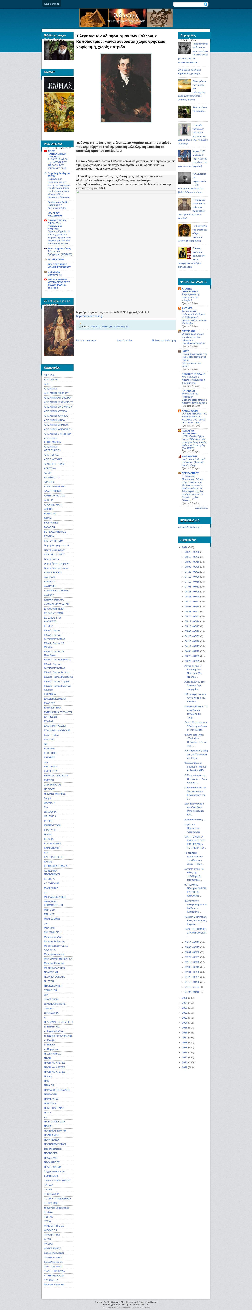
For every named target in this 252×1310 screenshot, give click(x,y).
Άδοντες (126, 15)
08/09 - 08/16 (192, 561)
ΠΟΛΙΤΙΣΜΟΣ (51, 1135)
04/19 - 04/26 (192, 641)
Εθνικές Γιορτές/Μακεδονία (58, 676)
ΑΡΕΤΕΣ (48, 509)
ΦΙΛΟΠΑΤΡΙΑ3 (52, 1234)
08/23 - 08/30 (192, 552)
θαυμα (47, 798)
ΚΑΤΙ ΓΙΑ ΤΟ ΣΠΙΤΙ (54, 857)
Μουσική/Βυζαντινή (54, 941)
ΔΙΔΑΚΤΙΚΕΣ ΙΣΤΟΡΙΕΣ (56, 590)
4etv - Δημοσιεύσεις (59, 248)
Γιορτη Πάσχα (51, 559)
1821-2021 (50, 375)
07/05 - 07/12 (192, 586)
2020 (185, 1022)
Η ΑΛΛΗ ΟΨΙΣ (189, 456)
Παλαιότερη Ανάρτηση (164, 340)
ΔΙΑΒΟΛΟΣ (50, 577)
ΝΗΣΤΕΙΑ (49, 981)
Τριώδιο (48, 1212)
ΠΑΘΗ (47, 1058)
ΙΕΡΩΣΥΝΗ (50, 830)
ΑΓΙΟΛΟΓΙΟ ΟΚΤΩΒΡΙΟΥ (57, 433)
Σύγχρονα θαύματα (54, 1171)
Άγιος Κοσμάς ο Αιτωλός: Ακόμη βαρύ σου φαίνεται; (193, 380)
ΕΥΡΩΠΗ (49, 780)
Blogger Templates (116, 1304)
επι (45, 744)
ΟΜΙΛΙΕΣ (49, 1008)
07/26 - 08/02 (192, 571)
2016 (185, 1042)
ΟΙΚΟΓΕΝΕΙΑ (51, 999)
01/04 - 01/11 (192, 992)
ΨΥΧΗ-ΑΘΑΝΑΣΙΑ (54, 1275)
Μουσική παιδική (53, 937)
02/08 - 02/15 (192, 967)
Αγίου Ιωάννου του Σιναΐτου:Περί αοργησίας (194, 685)
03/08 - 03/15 (192, 947)
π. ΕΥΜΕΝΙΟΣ (52, 1026)
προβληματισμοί (53, 1148)
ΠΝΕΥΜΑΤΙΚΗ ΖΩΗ (54, 1121)
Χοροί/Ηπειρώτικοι (54, 1252)
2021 (185, 1017)
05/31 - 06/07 (192, 611)
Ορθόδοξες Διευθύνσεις (55, 273)
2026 (185, 547)
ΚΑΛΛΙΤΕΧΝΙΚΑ (52, 843)
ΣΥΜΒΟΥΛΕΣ (51, 1176)
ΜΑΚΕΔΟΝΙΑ (51, 888)
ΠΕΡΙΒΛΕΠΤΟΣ (190, 473)
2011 (184, 1067)
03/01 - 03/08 (192, 952)
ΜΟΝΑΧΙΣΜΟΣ (52, 918)
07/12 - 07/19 (192, 581)
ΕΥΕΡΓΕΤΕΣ (51, 771)
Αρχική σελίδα (51, 4)
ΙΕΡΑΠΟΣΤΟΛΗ (52, 825)
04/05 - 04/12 (192, 651)
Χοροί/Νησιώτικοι (53, 1262)
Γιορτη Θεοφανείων (54, 549)
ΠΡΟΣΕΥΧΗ (50, 1157)
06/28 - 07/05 (192, 591)
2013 (185, 1057)
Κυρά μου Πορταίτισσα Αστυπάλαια (192, 828)
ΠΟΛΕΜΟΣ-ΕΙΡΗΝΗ (55, 1130)
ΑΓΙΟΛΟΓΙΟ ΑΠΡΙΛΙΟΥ (56, 393)
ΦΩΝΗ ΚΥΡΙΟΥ (56, 259)
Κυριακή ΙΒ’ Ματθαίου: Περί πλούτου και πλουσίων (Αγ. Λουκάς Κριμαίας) (192, 158)
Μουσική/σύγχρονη (54, 967)
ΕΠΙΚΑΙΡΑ (49, 748)
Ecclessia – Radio (58, 202)
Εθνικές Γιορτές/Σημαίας (57, 681)
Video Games (107, 1307)
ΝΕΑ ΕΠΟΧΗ (51, 972)
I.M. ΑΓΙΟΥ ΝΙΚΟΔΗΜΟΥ (55, 214)
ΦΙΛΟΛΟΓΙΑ (50, 1230)
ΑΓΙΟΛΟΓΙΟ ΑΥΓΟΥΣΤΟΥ (58, 397)
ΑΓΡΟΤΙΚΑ (50, 468)
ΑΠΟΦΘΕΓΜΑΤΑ (53, 504)
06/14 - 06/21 (192, 601)
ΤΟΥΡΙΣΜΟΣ (51, 1203)
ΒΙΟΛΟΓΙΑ (49, 527)
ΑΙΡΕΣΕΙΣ (49, 482)
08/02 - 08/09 (192, 566)
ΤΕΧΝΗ (48, 1189)
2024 (185, 1002)
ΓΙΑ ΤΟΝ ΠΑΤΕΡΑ (53, 540)
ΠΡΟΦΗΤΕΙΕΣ (52, 1162)
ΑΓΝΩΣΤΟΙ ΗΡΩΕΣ (54, 464)
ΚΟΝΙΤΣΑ (49, 879)
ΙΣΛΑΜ (47, 834)
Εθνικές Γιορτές (52, 630)
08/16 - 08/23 (192, 556)
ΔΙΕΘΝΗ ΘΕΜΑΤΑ (54, 599)
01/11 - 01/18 (192, 987)
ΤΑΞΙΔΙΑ (48, 1185)
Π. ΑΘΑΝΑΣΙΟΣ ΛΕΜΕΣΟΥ (58, 1022)
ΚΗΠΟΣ (48, 861)
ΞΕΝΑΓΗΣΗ (50, 990)
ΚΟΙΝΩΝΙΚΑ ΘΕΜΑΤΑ (55, 866)
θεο (46, 807)
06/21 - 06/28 (192, 596)
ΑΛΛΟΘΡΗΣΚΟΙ (52, 491)
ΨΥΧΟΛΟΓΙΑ (51, 1280)
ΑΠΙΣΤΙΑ (48, 500)
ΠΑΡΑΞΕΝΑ (50, 1103)
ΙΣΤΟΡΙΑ (48, 839)
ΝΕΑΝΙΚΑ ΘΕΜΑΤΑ (54, 976)
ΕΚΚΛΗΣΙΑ (50, 694)
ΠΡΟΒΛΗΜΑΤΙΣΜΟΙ (55, 1144)
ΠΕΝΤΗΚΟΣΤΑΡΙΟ (54, 1108)
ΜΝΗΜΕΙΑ (49, 909)
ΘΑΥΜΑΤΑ (49, 802)
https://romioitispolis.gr (89, 316)
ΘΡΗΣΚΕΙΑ (50, 816)
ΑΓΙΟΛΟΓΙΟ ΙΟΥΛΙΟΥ (55, 411)
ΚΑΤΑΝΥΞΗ (188, 390)
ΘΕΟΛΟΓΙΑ (50, 811)
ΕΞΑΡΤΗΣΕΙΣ (51, 734)
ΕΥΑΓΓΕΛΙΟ (50, 766)
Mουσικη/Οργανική (54, 1284)
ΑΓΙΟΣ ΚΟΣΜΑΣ (53, 459)
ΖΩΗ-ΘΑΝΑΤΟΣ (52, 784)
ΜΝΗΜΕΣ (49, 914)
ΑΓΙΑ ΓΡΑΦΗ (51, 379)
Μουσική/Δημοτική (54, 954)
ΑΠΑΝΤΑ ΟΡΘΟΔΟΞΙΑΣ (190, 290)
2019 (185, 1027)
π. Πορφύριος (51, 1049)
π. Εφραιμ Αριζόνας (54, 1031)
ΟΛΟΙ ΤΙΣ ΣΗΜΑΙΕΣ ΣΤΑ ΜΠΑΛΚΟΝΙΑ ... (195, 933)
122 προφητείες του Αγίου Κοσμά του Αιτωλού (195, 698)
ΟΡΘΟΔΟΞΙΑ (51, 1013)
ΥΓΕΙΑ (47, 1221)
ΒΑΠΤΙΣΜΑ (50, 513)
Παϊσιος (48, 1076)
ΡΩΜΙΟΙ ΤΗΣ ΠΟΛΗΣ (193, 374)
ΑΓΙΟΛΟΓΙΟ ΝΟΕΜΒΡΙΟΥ (58, 429)
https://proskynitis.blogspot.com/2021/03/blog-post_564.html (112, 312)
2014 (185, 1052)
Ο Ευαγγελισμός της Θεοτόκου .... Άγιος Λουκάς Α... (195, 779)
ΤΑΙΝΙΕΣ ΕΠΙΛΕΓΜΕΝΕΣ (57, 1180)
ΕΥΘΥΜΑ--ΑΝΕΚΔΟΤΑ (56, 775)
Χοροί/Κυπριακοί (53, 1257)
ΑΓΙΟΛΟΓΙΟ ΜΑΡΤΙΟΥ (56, 424)
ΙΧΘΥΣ (185, 351)
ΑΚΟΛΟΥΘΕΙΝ (190, 411)
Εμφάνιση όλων (201, 508)
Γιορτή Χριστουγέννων (56, 568)
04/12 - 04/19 (192, 646)
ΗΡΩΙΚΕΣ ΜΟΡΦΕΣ (54, 793)
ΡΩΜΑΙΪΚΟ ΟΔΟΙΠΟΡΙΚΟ (189, 432)
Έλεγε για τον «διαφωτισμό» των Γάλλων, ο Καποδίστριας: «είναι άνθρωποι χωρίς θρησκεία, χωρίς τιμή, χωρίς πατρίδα (121, 41)
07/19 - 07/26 (192, 576)
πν (45, 1117)
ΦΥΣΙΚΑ (48, 1243)
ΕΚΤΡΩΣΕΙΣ (50, 716)
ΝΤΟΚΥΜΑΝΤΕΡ (53, 986)
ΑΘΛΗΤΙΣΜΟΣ (52, 477)
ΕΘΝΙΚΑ (48, 626)
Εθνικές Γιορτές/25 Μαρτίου (115, 326)
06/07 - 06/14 (192, 606)
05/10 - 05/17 (192, 626)
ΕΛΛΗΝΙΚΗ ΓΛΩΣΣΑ (55, 725)
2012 (185, 1062)
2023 (185, 1007)
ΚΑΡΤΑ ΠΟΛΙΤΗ (52, 848)
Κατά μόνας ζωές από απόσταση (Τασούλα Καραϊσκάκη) (193, 462)
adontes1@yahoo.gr (189, 527)
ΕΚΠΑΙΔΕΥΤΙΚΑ (52, 707)
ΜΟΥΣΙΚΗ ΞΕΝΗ (53, 932)
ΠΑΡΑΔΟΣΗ (50, 1094)
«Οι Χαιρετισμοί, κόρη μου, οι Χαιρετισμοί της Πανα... (196, 754)
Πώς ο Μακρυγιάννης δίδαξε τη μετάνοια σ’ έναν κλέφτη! (195, 726)
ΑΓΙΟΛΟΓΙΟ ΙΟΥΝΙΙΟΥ (56, 415)
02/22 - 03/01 (192, 957)
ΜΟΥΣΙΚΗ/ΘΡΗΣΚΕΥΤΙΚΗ (58, 958)
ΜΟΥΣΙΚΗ (49, 927)
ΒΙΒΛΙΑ (48, 518)
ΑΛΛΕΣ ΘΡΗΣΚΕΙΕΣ (55, 486)
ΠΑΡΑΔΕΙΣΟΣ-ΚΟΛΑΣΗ (57, 1090)
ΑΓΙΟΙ (47, 384)
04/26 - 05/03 (192, 636)
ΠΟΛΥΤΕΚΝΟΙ (51, 1139)
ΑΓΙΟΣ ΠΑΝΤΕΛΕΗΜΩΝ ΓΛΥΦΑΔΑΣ (57, 154)
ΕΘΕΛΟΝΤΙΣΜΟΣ (53, 613)
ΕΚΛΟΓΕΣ (49, 703)
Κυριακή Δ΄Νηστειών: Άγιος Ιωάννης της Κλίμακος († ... (195, 920)
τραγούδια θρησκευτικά (56, 1207)
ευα (46, 762)
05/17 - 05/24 (192, 621)
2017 (185, 1037)
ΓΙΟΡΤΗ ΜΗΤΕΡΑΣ (54, 554)
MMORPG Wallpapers (123, 1307)
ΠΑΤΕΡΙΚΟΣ (188, 331)
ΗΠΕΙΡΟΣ (49, 789)
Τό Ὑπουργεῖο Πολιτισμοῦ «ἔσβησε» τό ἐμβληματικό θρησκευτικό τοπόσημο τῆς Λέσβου (194, 317)
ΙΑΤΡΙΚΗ (48, 821)
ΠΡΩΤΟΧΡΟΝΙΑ (52, 1167)
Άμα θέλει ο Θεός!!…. (195, 819)
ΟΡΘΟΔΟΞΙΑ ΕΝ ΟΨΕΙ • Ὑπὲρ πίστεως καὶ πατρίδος (57, 224)
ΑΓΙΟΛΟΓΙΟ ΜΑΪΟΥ (54, 420)
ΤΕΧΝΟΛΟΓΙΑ (51, 1194)
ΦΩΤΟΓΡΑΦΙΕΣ (52, 1248)
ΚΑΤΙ (46, 852)
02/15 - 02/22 (192, 962)
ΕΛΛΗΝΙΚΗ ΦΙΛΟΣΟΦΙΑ (57, 730)
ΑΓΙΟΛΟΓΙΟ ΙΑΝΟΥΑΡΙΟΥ (58, 406)
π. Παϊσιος (49, 1044)
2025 (185, 997)
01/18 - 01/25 (192, 982)
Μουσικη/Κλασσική (54, 963)
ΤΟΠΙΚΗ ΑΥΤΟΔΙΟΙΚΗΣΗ (57, 1198)
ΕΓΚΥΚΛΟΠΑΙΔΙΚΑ (54, 608)
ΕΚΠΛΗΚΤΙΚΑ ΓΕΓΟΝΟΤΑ (58, 712)
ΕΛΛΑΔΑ (48, 721)
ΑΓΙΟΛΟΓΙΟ (50, 388)
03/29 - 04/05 (192, 656)
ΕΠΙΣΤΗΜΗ (50, 753)
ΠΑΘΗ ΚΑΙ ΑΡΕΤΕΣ (54, 1062)
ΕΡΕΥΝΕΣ (49, 757)
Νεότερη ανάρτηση (86, 340)
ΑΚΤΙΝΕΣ (187, 308)
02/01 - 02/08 (192, 972)
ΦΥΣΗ (47, 1239)
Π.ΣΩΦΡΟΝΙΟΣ (52, 1053)
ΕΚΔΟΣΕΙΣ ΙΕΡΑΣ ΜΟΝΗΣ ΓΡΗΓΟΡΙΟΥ (59, 266)
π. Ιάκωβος (50, 1040)
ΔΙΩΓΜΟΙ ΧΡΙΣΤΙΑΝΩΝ (56, 604)
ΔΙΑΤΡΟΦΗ (50, 586)
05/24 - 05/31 (192, 616)
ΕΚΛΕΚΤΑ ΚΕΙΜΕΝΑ (55, 698)
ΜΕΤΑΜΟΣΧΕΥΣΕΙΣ (55, 897)
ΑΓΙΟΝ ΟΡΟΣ (51, 454)
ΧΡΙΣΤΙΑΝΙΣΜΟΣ (53, 1266)
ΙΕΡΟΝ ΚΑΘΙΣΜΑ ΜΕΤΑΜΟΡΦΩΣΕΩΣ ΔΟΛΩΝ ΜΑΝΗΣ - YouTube (59, 283)
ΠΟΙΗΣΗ (48, 1126)
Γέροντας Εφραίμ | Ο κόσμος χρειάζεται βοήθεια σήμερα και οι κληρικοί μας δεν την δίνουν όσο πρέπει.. (59, 237)
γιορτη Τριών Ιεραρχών (56, 563)
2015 (185, 1047)
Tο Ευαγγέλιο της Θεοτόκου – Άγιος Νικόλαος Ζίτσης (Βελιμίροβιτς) (192, 233)
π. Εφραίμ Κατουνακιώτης (58, 1035)
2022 (185, 1012)
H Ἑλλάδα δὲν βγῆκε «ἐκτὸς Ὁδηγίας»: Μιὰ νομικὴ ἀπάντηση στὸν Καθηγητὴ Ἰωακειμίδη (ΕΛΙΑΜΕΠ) (194, 442)
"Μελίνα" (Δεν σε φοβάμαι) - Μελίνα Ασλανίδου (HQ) (195, 767)
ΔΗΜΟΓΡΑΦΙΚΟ (53, 572)
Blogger (154, 1302)
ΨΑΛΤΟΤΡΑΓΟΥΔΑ (54, 1271)
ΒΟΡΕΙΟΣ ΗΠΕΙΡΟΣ (55, 531)
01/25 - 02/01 (192, 977)
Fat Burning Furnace (142, 1307)
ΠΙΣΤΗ (47, 1112)
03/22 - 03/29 (192, 661)
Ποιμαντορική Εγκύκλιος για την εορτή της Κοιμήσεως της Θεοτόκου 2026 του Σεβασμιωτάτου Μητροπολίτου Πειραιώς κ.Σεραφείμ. (59, 188)
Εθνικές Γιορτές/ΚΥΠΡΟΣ (57, 659)
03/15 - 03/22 (192, 942)
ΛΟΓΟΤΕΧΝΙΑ (51, 883)
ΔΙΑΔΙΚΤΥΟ (50, 581)
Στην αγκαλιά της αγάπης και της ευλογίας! (191, 297)
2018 (185, 1032)
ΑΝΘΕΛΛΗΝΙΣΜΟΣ (54, 495)
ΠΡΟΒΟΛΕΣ (50, 1153)
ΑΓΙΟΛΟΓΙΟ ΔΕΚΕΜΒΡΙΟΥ (58, 402)
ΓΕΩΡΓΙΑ (49, 536)
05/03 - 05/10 (192, 631)
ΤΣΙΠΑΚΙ (48, 1216)
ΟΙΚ (46, 994)
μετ (45, 892)
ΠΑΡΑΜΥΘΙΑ (51, 1099)
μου (46, 923)
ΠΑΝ (46, 1080)
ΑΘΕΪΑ (47, 472)
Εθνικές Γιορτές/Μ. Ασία (56, 672)
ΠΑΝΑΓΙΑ (49, 1085)
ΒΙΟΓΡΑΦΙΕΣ (51, 522)
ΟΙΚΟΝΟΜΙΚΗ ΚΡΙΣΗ (55, 1003)
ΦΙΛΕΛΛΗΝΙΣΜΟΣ (54, 1225)
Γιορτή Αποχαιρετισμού (56, 545)
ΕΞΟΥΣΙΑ (49, 739)
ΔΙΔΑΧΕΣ (49, 595)
